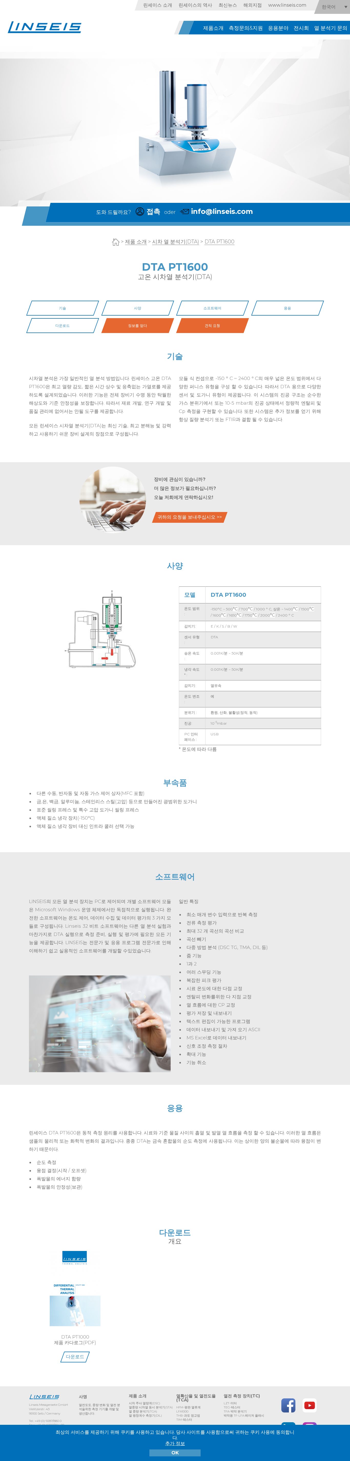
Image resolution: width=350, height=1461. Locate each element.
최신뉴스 (228, 5)
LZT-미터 (230, 1403)
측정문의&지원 (246, 28)
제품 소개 (138, 1396)
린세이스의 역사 (195, 5)
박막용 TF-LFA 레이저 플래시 (244, 1415)
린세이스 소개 (157, 5)
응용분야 (278, 28)
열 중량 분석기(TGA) (143, 1411)
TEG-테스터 (232, 1407)
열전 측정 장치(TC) (242, 1396)
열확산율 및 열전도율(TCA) (196, 1398)
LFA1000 (182, 1411)
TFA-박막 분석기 (235, 1411)
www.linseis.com (287, 5)
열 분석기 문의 (330, 28)
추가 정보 (175, 1443)
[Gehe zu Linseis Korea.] (116, 242)
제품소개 (213, 28)
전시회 (301, 28)
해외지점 (252, 5)
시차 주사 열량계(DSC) (144, 1403)
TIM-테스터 (184, 1419)
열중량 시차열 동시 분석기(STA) (151, 1407)
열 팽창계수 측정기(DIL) (145, 1415)
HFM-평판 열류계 (188, 1407)
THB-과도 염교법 (188, 1415)
